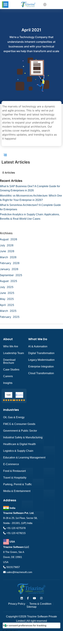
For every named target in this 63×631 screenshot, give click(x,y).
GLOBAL (53, 4)
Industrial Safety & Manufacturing (23, 437)
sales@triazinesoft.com (19, 572)
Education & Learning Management (24, 457)
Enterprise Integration (41, 366)
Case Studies (11, 369)
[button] (5, 4)
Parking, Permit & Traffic (17, 484)
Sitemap (31, 606)
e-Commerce (11, 464)
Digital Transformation (41, 353)
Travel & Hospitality (14, 477)
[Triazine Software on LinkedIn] (21, 598)
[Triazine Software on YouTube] (34, 598)
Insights (7, 383)
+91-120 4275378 (16, 528)
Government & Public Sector (20, 430)
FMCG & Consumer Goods (19, 424)
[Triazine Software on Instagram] (41, 598)
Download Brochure (9, 361)
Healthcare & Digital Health (19, 444)
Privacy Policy (16, 603)
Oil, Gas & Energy (14, 417)
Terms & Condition (40, 603)
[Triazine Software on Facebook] (28, 598)
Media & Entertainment (16, 491)
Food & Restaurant (14, 470)
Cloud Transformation (41, 373)
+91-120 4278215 (16, 533)
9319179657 (13, 567)
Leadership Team (13, 353)
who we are (10, 346)
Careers (8, 376)
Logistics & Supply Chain (18, 450)
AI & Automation (37, 346)
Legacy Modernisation (41, 359)
